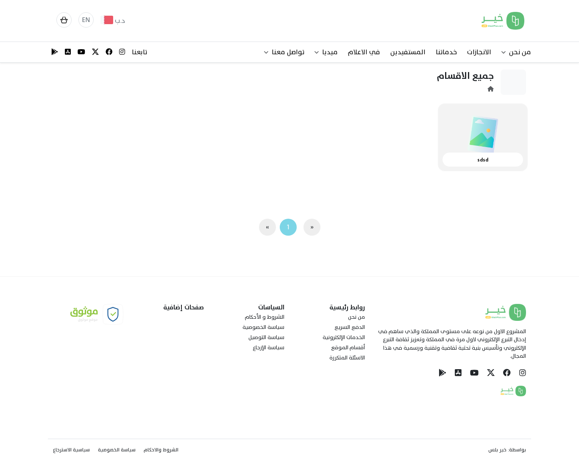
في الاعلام (364, 52)
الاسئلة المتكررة (347, 357)
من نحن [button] (520, 52)
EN (86, 19)
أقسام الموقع (348, 347)
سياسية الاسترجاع (71, 449)
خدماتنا (446, 52)
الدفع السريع (349, 327)
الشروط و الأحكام (264, 317)
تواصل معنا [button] (288, 52)
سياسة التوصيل (266, 337)
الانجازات (479, 52)
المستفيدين (408, 52)
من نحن (356, 317)
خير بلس (497, 449)
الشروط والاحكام (161, 449)
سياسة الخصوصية (263, 327)
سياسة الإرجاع (268, 347)
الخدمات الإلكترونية (344, 337)
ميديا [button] (330, 52)
